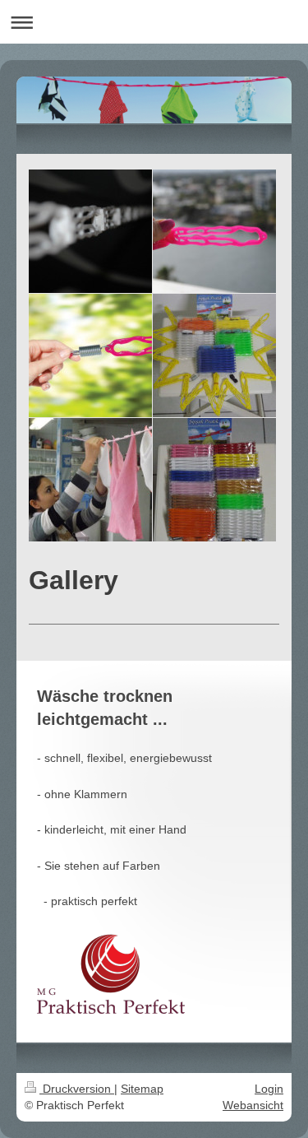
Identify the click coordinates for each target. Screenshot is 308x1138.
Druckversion (76, 1088)
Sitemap (142, 1088)
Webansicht (253, 1105)
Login (269, 1088)
